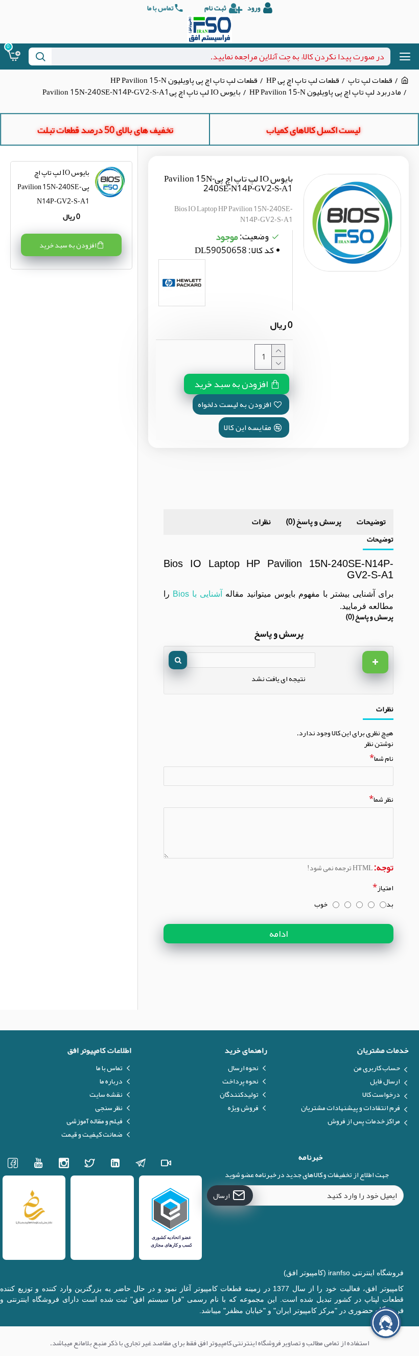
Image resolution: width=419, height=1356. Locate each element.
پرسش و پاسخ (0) (313, 521)
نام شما (383, 758)
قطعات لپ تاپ (370, 80)
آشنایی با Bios (197, 594)
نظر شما (383, 799)
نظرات (261, 521)
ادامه (278, 933)
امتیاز (385, 887)
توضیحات (371, 521)
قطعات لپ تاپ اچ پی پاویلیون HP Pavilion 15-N (184, 80)
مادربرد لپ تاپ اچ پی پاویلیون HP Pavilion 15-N (325, 92)
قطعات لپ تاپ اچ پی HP (302, 80)
